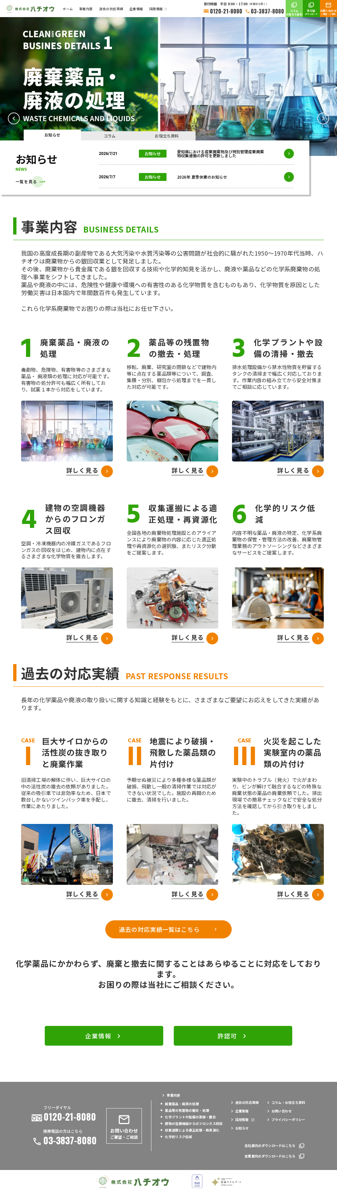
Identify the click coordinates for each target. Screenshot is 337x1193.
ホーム (68, 8)
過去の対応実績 (111, 8)
